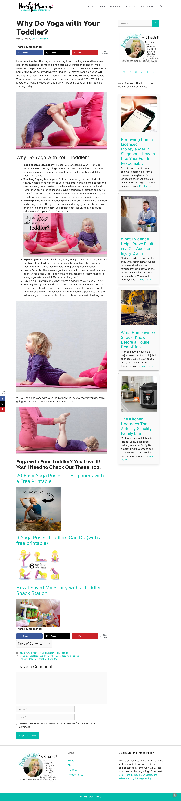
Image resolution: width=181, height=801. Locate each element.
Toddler (64, 653)
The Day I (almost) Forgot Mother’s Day (38, 659)
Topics (128, 6)
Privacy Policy (148, 6)
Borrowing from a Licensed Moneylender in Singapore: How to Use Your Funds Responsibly (138, 151)
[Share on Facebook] (2, 398)
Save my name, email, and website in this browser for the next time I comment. (57, 725)
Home (90, 6)
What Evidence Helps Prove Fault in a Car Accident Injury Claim (137, 246)
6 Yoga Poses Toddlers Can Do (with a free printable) (59, 540)
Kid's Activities (40, 653)
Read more (145, 186)
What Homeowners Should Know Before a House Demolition (138, 339)
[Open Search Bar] (161, 6)
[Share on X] (2, 404)
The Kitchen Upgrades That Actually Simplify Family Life (136, 426)
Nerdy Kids (53, 653)
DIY (25, 653)
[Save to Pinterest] (2, 409)
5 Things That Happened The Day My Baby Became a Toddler (49, 656)
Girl (30, 653)
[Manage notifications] (175, 795)
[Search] (155, 23)
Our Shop (115, 6)
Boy (21, 653)
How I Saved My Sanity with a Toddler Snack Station (58, 590)
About (102, 6)
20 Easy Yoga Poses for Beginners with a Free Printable (60, 478)
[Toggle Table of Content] (47, 644)
